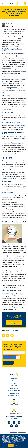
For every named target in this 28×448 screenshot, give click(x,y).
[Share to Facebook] (3, 335)
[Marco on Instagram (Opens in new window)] (19, 422)
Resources (14, 386)
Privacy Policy (5, 442)
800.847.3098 (14, 419)
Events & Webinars (14, 393)
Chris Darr (11, 24)
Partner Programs (14, 391)
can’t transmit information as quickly (16, 125)
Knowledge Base (14, 388)
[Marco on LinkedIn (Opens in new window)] (16, 425)
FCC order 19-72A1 (6, 29)
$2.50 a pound (21, 79)
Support (14, 383)
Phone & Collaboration (12, 330)
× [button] (26, 435)
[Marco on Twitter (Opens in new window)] (14, 422)
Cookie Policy (12, 442)
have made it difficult (12, 87)
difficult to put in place (16, 172)
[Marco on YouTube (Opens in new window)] (11, 425)
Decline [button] (17, 445)
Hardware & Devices (14, 395)
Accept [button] (11, 445)
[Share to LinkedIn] (7, 335)
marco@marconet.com (14, 416)
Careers (14, 378)
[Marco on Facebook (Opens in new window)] (9, 422)
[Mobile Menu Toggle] (25, 3)
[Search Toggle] (3, 3)
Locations (14, 381)
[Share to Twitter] (12, 335)
